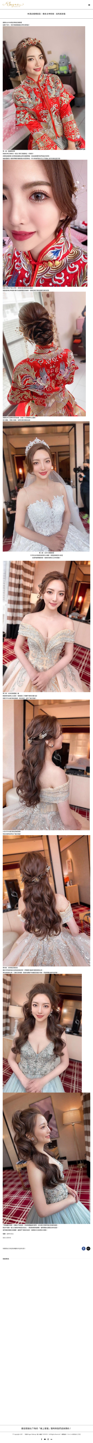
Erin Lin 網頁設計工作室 (74, 1434)
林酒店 (12, 1234)
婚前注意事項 (7, 1238)
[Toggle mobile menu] (89, 5)
